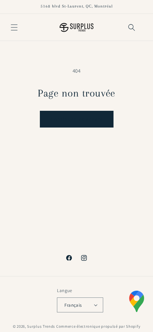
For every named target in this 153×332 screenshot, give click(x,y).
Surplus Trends (41, 326)
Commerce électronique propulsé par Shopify (98, 326)
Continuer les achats (77, 119)
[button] (14, 27)
